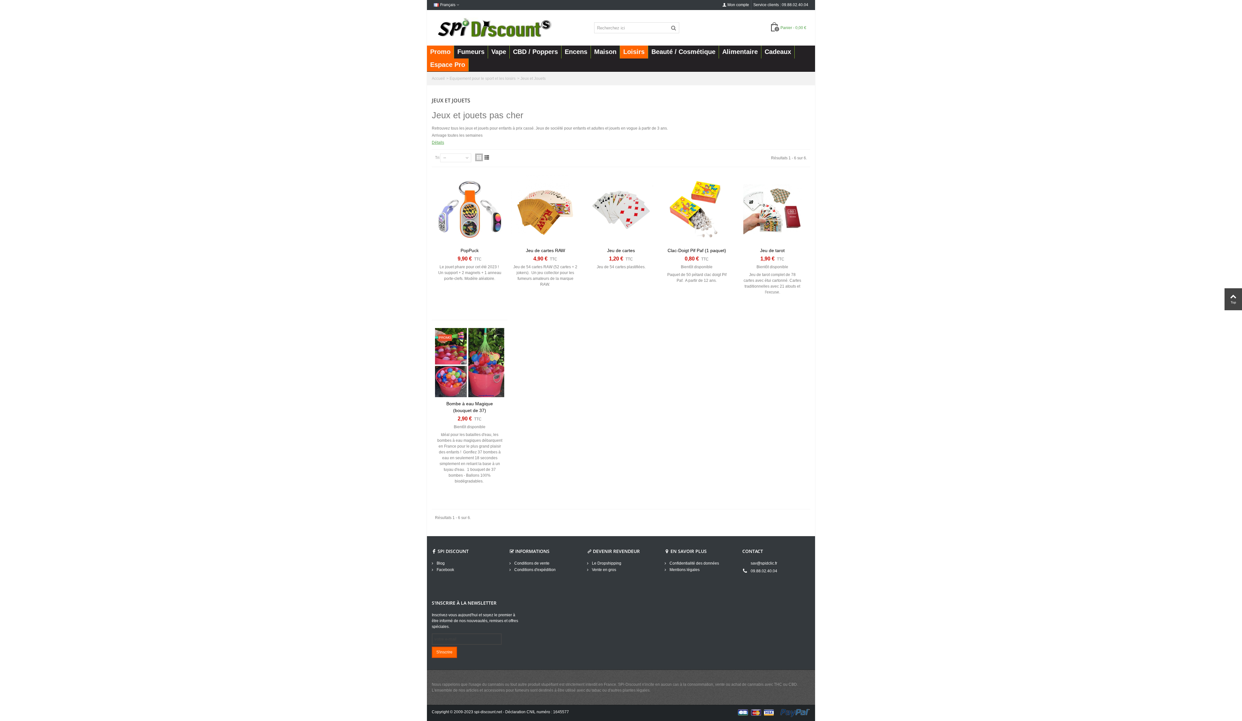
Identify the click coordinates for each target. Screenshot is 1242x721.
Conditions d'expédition (534, 569)
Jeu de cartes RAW (545, 250)
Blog (440, 563)
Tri (437, 157)
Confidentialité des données (694, 563)
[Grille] (479, 157)
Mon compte (738, 5)
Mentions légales (684, 569)
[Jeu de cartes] (621, 209)
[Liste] (487, 157)
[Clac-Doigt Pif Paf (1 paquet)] (696, 209)
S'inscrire (444, 652)
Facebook (445, 569)
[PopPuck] (469, 209)
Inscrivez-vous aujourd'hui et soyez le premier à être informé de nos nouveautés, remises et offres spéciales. (475, 621)
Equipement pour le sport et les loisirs (483, 78)
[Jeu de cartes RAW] (545, 209)
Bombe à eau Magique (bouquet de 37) (469, 407)
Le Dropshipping (606, 563)
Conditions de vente (531, 563)
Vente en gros (603, 569)
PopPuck (470, 250)
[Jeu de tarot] (772, 209)
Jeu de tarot (772, 250)
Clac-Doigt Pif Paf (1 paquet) (697, 250)
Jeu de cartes (621, 250)
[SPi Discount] (494, 27)
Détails (438, 142)
